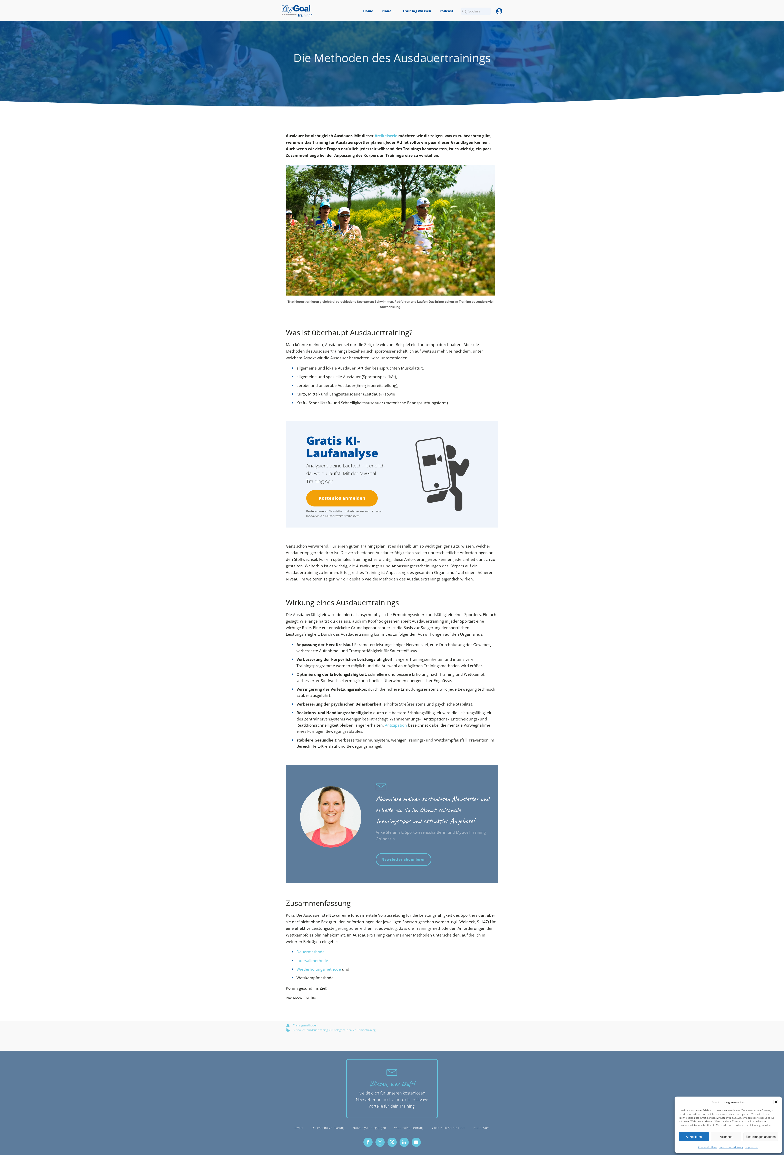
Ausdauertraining (317, 1030)
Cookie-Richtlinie (707, 1147)
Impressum (751, 1147)
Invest (299, 1128)
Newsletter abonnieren (403, 859)
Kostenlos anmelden (342, 498)
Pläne (387, 11)
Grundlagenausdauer (342, 1030)
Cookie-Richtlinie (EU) (448, 1128)
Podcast (446, 11)
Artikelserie (386, 135)
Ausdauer (299, 1030)
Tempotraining (366, 1030)
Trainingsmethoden (305, 1025)
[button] (776, 1102)
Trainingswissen (416, 11)
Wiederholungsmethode (318, 969)
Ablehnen (726, 1136)
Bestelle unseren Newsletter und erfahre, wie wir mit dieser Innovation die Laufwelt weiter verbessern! (344, 513)
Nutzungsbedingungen (369, 1128)
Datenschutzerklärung (731, 1147)
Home (368, 11)
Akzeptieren (694, 1136)
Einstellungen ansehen (761, 1136)
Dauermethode (310, 951)
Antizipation (396, 725)
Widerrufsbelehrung (409, 1128)
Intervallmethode (312, 960)
